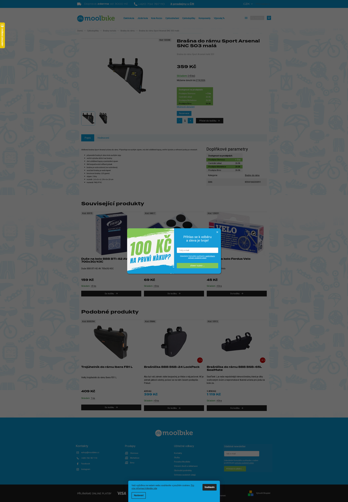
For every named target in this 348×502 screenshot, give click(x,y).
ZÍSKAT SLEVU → (197, 265)
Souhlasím (210, 487)
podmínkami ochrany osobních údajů (201, 257)
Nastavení (138, 495)
